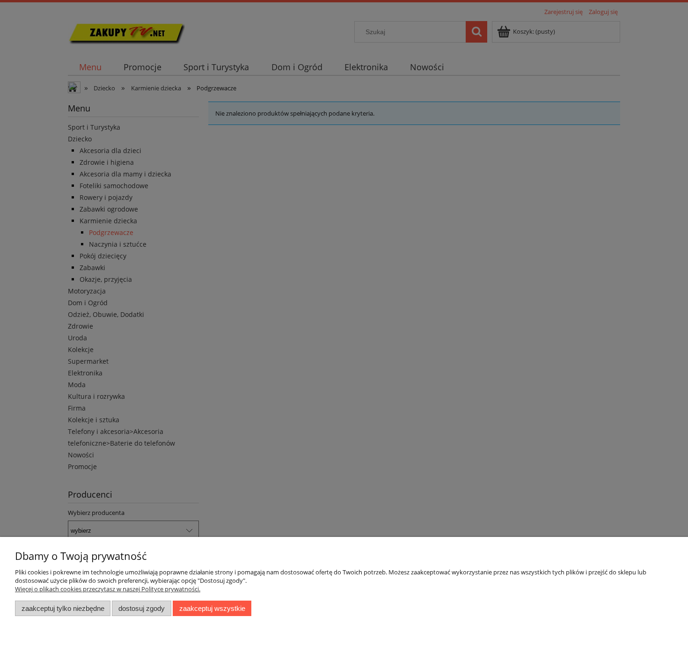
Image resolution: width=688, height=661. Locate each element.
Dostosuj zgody (141, 608)
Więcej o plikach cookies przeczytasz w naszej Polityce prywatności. (107, 589)
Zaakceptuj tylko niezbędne (63, 608)
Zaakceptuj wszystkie (212, 608)
